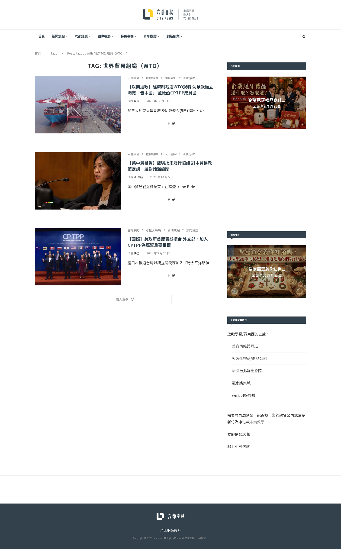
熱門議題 (192, 230)
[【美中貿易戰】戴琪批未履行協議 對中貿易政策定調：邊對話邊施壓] (78, 181)
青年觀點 (150, 36)
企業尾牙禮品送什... (266, 100)
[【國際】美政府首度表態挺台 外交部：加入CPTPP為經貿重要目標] (78, 257)
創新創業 (173, 36)
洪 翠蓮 (138, 177)
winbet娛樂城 (243, 395)
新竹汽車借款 (238, 422)
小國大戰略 (153, 230)
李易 (136, 101)
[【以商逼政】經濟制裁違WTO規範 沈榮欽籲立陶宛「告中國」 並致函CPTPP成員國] (78, 104)
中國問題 (134, 78)
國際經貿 (152, 78)
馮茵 (136, 253)
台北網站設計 (170, 530)
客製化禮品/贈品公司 (249, 358)
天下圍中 (171, 154)
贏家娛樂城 (241, 383)
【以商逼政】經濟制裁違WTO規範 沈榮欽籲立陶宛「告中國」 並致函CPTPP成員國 (170, 90)
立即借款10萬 (238, 434)
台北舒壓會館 (250, 370)
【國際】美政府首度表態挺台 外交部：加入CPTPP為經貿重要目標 (168, 242)
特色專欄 (127, 36)
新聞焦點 (58, 36)
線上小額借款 (238, 446)
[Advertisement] (266, 180)
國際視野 (104, 36)
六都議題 (81, 36)
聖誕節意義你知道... (266, 269)
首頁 (41, 36)
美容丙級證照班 (245, 346)
